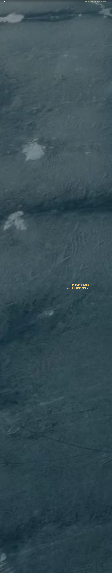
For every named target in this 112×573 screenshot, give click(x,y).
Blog (95, 1)
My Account (90, 1)
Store (86, 1)
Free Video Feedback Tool (101, 1)
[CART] (107, 1)
